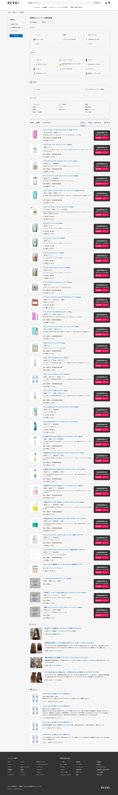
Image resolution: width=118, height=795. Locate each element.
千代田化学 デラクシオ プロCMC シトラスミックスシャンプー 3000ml (63, 502)
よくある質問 (100, 772)
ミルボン (22, 761)
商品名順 (83, 122)
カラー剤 (62, 767)
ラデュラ (90, 59)
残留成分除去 (88, 106)
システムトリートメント (65, 774)
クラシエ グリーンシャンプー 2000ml (54, 238)
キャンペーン (52, 7)
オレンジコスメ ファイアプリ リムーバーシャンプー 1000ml (60, 175)
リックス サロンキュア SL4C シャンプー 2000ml (57, 578)
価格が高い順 (107, 122)
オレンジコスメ (39, 39)
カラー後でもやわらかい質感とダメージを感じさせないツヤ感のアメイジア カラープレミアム (72, 672)
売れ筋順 (90, 122)
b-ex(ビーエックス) (24, 767)
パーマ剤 (62, 761)
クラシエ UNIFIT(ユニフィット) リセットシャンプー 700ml (60, 421)
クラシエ (90, 43)
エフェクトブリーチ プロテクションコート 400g (57, 312)
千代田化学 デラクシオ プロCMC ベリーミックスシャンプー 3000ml (63, 485)
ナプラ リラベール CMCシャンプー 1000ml (55, 357)
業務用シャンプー (57, 132)
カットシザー (79, 764)
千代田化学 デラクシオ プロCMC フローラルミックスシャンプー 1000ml (64, 469)
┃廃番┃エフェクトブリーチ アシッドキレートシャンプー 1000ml (62, 607)
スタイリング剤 (63, 772)
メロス (37, 43)
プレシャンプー (36, 104)
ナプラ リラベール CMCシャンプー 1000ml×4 (56, 374)
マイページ (37, 7)
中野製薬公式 (55, 634)
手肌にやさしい (62, 109)
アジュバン (39, 772)
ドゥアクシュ (40, 767)
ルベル (21, 764)
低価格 (34, 109)
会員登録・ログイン (102, 138)
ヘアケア (38, 89)
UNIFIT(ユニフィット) (41, 73)
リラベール (38, 59)
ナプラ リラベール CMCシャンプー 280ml (55, 390)
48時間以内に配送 (16, 27)
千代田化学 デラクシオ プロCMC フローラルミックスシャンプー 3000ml (64, 518)
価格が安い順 (98, 122)
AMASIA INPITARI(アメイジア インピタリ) (71, 64)
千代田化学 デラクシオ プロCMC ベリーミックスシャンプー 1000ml (63, 436)
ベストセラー (15, 30)
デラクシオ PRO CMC (67, 68)
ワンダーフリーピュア (67, 59)
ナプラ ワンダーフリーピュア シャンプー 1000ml (57, 144)
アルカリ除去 (88, 111)
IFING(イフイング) (92, 34)
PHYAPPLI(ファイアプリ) (94, 64)
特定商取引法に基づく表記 (103, 769)
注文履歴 (44, 7)
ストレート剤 (63, 764)
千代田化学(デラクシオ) (93, 39)
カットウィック (79, 767)
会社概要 (99, 761)
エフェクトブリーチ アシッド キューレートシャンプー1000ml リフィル (64, 190)
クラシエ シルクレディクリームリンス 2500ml (56, 267)
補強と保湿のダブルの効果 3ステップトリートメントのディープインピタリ (66, 657)
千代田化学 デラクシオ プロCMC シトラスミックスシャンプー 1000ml (63, 453)
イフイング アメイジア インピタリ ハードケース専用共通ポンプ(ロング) (64, 549)
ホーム (9, 12)
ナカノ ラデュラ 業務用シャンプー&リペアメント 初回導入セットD (62, 564)
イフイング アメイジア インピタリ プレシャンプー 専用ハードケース (63, 535)
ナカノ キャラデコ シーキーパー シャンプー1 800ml (58, 207)
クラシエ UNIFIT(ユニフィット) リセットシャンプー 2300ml (60, 407)
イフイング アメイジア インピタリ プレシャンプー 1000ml (60, 161)
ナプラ (37, 34)
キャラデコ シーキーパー (42, 64)
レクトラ (38, 68)
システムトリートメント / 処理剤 (96, 89)
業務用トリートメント (90, 109)
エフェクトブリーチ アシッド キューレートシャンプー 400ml (61, 326)
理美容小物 (78, 769)
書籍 (77, 774)
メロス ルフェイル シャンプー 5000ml (54, 343)
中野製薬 (64, 34)
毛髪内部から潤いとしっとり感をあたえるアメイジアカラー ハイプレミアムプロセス (69, 643)
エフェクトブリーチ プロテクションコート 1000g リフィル (60, 130)
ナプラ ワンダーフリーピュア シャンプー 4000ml (57, 282)
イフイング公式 (57, 651)
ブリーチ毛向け (62, 104)
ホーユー (10, 772)
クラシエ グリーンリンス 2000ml (52, 223)
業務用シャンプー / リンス (94, 73)
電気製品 (78, 761)
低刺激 (34, 106)
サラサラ (61, 106)
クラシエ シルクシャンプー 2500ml (53, 253)
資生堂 (21, 769)
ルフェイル (90, 68)
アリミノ (10, 764)
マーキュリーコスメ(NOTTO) (69, 39)
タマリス (22, 772)
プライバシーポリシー (102, 767)
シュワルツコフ (11, 774)
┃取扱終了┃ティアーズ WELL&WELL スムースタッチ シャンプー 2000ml (64, 592)
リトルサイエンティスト (42, 764)
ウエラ (9, 761)
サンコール (22, 774)
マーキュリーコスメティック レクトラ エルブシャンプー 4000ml (62, 297)
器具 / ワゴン (79, 772)
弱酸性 (86, 104)
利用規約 (99, 764)
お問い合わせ (100, 774)
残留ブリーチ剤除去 (37, 111)
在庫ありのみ (15, 24)
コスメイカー (40, 769)
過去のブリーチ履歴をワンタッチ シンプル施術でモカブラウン (63, 628)
